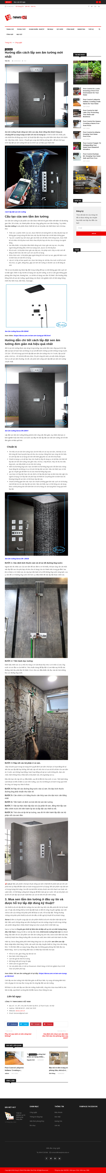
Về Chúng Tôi (20, 6)
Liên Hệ (27, 6)
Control (79, 69)
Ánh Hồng (52, 1073)
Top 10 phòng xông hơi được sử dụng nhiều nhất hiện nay (36, 1056)
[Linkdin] (99, 6)
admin (7, 1073)
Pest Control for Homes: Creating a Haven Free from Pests (92, 123)
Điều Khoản (58, 1112)
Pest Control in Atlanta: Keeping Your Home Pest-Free (91, 134)
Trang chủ (8, 42)
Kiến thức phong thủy (37, 1121)
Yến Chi (7, 61)
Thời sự (91, 29)
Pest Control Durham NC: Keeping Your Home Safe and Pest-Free (92, 156)
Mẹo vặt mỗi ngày (19, 2)
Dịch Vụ (33, 6)
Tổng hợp (9, 34)
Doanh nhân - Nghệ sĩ (36, 29)
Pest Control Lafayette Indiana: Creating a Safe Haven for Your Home (92, 101)
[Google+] (96, 6)
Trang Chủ (10, 29)
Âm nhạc (50, 29)
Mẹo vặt (19, 34)
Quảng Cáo (58, 1121)
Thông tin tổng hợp (36, 1117)
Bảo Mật (57, 1117)
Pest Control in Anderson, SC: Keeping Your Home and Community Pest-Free (87, 76)
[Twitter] (92, 6)
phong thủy (21, 29)
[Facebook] (89, 6)
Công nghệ (70, 29)
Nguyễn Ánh (31, 1060)
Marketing (81, 29)
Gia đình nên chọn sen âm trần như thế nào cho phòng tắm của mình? (55, 1036)
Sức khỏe (60, 29)
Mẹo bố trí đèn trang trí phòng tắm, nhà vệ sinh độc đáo (58, 1070)
